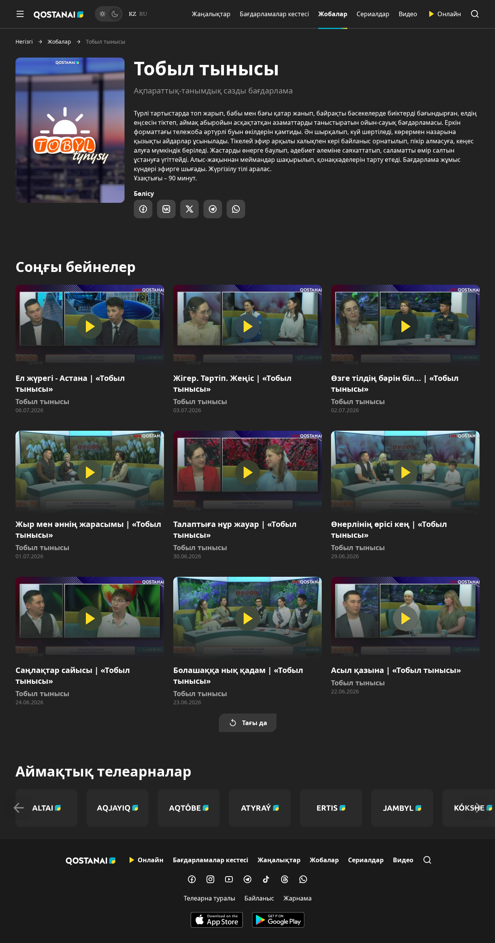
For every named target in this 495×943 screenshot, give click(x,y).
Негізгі (24, 41)
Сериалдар (373, 14)
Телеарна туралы (209, 898)
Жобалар (332, 14)
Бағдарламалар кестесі (274, 14)
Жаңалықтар (211, 14)
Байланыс (259, 898)
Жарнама (297, 898)
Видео (408, 14)
